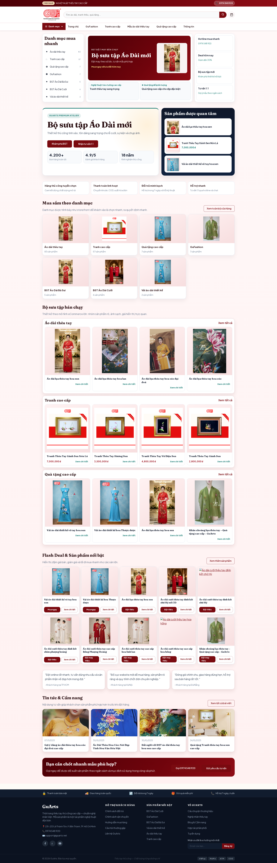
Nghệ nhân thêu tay (198, 816)
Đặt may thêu (89, 659)
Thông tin (188, 26)
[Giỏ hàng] (232, 15)
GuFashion (92, 26)
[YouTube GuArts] (60, 843)
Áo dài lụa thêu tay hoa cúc (205, 378)
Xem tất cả (225, 323)
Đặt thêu (130, 609)
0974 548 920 (52, 830)
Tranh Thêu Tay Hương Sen (111, 456)
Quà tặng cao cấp (166, 26)
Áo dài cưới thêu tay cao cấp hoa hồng (176, 650)
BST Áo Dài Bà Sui (156, 822)
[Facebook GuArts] (45, 843)
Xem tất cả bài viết (221, 703)
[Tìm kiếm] (223, 15)
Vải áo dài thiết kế (156, 827)
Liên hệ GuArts (112, 833)
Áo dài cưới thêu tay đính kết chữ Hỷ (215, 601)
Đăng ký (228, 846)
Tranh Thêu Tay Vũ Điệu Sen (159, 456)
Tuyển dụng (194, 833)
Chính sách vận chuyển (117, 816)
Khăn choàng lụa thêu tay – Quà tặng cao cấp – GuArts (214, 650)
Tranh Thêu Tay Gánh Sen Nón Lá (67, 456)
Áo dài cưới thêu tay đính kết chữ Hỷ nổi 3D (176, 601)
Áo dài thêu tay (154, 833)
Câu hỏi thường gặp (115, 827)
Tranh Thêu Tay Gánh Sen (205, 456)
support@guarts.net (56, 835)
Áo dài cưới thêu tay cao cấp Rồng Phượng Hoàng (99, 650)
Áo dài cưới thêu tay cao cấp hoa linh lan (138, 650)
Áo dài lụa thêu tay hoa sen (63, 378)
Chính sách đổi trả (114, 811)
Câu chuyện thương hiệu (200, 811)
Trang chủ (73, 26)
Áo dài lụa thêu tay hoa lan (110, 378)
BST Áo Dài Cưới (155, 811)
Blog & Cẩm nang (197, 822)
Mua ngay (52, 609)
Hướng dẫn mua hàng (116, 822)
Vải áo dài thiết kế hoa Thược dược (114, 530)
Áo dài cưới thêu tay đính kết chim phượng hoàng (60, 650)
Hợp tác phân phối (197, 827)
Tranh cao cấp (112, 26)
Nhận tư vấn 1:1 (85, 143)
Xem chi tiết (81, 384)
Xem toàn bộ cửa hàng (219, 208)
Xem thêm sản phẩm (220, 560)
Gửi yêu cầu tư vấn (216, 768)
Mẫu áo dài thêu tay (138, 26)
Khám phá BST (59, 143)
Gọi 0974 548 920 (185, 768)
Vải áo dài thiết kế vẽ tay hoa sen (66, 530)
